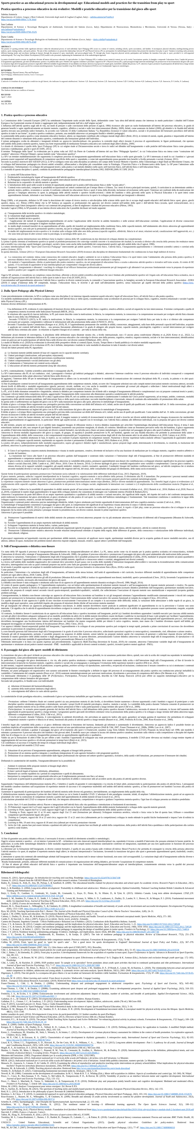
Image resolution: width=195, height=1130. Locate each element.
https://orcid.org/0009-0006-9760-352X (19, 32)
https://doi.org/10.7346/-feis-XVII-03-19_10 (26, 1022)
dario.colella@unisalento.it (105, 39)
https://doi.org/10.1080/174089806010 (157, 1127)
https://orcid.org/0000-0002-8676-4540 (18, 42)
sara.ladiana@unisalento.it (13, 29)
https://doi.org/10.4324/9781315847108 (102, 878)
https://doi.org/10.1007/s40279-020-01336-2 (152, 970)
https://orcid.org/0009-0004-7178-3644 (18, 19)
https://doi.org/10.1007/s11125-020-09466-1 (79, 1053)
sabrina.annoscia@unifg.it (102, 17)
